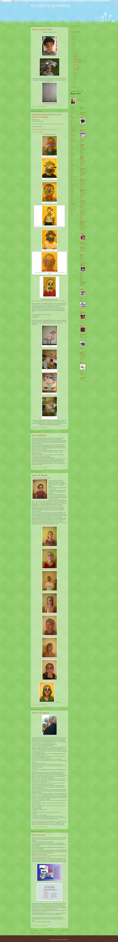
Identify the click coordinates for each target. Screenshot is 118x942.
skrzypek (72, 206)
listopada (74, 54)
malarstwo (72, 109)
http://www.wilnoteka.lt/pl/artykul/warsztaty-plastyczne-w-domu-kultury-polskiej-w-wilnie (48, 123)
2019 (73, 41)
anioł (71, 145)
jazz (71, 114)
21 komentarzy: (44, 106)
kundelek (72, 170)
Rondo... (81, 284)
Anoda (72, 119)
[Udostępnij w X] (52, 106)
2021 (73, 37)
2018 (73, 43)
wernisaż (72, 112)
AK (71, 116)
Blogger (67, 939)
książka (72, 168)
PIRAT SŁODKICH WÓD (42, 29)
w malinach (82, 301)
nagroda (72, 178)
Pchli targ (82, 118)
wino (71, 212)
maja (74, 75)
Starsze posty (65, 930)
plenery (72, 195)
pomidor (72, 196)
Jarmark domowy (81, 289)
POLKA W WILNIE (39, 475)
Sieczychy (72, 133)
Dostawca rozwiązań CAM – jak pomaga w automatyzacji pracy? (83, 149)
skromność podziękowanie (73, 204)
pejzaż (72, 186)
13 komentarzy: (44, 827)
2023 (73, 33)
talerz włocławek (73, 209)
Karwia (72, 124)
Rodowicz (72, 132)
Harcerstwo (73, 121)
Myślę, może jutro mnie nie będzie (82, 312)
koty (71, 166)
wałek (72, 211)
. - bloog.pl (82, 211)
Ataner (81, 276)
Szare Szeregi (73, 137)
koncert (72, 163)
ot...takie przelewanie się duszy (83, 130)
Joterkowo (79, 99)
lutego (74, 81)
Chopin (72, 111)
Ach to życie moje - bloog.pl (83, 201)
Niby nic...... (82, 113)
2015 (73, 48)
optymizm (72, 185)
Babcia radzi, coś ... (83, 363)
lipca (74, 72)
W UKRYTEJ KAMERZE (50, 5)
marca (74, 79)
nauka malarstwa (73, 180)
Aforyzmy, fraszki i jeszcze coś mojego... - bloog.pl (83, 222)
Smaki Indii (82, 352)
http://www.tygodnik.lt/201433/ (37, 132)
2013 (73, 85)
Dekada (81, 277)
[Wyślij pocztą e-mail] (49, 106)
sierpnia (74, 58)
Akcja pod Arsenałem (74, 117)
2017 (73, 45)
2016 (73, 47)
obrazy (72, 183)
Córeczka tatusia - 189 (83, 249)
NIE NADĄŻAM (38, 835)
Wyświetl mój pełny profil (80, 100)
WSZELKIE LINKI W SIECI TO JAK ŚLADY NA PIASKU (46, 115)
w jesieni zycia (82, 340)
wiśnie (72, 216)
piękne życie (73, 193)
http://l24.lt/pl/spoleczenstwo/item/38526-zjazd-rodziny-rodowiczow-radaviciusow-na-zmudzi (48, 300)
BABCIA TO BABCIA (40, 713)
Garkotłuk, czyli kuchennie (83, 234)
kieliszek (72, 161)
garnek (72, 160)
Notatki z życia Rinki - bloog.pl (83, 180)
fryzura (72, 158)
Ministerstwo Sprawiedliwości (73, 130)
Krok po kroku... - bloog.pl (83, 169)
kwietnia (74, 77)
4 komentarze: (44, 925)
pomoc (72, 198)
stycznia (74, 83)
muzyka (72, 175)
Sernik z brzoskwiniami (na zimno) (83, 257)
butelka (72, 150)
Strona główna (49, 930)
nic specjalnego (83, 112)
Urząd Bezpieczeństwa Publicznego (73, 139)
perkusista (72, 190)
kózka (72, 171)
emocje (72, 156)
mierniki (72, 173)
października (75, 56)
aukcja (72, 149)
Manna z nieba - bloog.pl (83, 190)
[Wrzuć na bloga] (50, 106)
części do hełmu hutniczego (73, 154)
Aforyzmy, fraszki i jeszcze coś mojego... (83, 282)
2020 (73, 39)
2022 (73, 35)
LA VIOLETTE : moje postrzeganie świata (83, 264)
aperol (72, 147)
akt (71, 144)
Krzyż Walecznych (74, 126)
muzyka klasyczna (74, 176)
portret (72, 200)
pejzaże (72, 188)
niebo (72, 181)
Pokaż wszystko (85, 381)
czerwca (74, 73)
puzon (72, 201)
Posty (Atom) (37, 932)
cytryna (72, 152)
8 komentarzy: (44, 704)
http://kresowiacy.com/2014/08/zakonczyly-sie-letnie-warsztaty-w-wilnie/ (45, 129)
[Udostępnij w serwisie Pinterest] (54, 106)
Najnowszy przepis (82, 255)
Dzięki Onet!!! (82, 378)
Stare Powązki (73, 135)
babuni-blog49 (83, 377)
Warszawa (72, 142)
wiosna (72, 214)
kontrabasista (73, 165)
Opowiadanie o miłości (83, 326)
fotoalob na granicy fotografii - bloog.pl (82, 157)
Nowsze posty (34, 930)
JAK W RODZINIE (39, 435)
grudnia (74, 52)
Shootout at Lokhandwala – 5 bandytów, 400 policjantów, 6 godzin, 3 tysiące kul (83, 356)
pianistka (72, 191)
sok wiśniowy (73, 207)
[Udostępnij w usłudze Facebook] (53, 106)
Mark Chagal (73, 127)
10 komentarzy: (44, 427)
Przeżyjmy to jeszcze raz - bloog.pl (82, 145)
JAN (71, 122)
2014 (73, 50)
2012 (73, 87)
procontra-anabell (82, 247)
